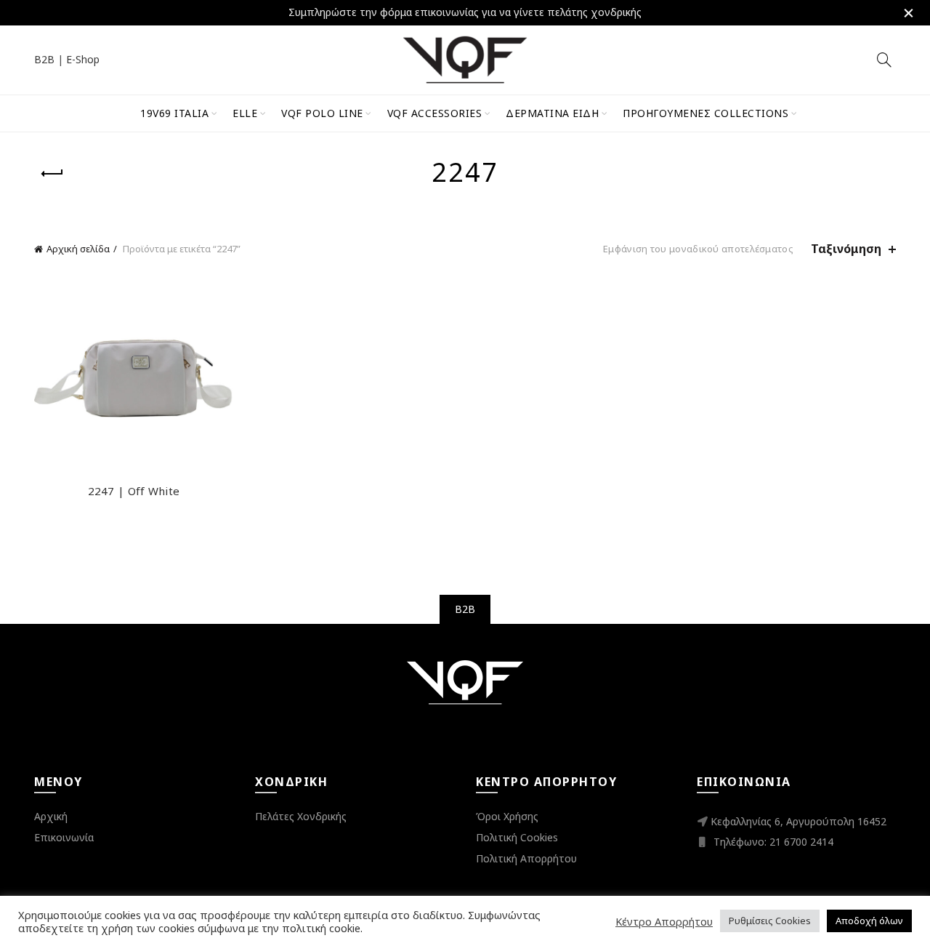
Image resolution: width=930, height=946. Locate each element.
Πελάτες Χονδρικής (301, 816)
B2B (44, 59)
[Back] (52, 173)
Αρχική (51, 816)
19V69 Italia (174, 113)
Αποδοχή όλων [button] (869, 920)
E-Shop (83, 59)
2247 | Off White (134, 491)
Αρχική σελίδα (78, 248)
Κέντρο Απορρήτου (664, 921)
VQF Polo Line (322, 113)
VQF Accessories (434, 113)
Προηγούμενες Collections (705, 113)
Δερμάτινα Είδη (552, 113)
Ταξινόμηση (846, 249)
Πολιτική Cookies (517, 837)
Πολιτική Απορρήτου (526, 858)
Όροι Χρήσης (507, 816)
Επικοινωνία (64, 837)
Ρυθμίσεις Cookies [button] (770, 920)
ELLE (244, 113)
